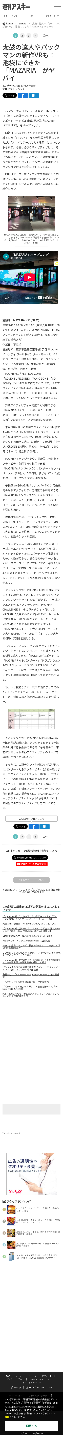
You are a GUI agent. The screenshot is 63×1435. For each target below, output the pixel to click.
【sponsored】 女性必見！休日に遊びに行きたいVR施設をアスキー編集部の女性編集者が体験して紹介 (31, 961)
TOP (8, 1376)
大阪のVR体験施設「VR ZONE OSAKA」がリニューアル (29, 923)
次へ (46, 35)
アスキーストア (31, 15)
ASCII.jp (17, 1387)
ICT (10, 15)
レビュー (19, 1376)
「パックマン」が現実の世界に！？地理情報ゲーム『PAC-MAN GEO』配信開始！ (31, 987)
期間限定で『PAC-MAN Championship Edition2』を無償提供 (31, 975)
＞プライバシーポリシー (31, 1433)
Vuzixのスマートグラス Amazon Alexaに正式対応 (26, 940)
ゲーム (22, 23)
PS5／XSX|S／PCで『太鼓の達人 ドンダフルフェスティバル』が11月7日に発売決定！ (31, 995)
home (9, 23)
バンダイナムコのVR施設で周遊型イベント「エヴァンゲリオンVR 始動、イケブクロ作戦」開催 (31, 968)
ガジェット (47, 1376)
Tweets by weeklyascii (11, 1133)
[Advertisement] (31, 1028)
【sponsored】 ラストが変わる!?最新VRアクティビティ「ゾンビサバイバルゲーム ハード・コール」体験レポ (30, 917)
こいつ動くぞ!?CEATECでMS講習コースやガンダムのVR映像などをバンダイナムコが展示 (31, 954)
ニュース (32, 1376)
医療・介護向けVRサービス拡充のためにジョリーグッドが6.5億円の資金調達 (31, 946)
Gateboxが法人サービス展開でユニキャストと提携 (28, 936)
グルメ (21, 1379)
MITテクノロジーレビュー (40, 1387)
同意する (31, 1425)
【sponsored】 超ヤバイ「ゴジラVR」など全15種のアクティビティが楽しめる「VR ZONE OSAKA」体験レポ (31, 929)
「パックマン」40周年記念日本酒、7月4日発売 (26, 982)
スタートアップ (36, 1379)
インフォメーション (52, 15)
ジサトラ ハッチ (16, 89)
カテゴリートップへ (33, 880)
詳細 (7, 1417)
